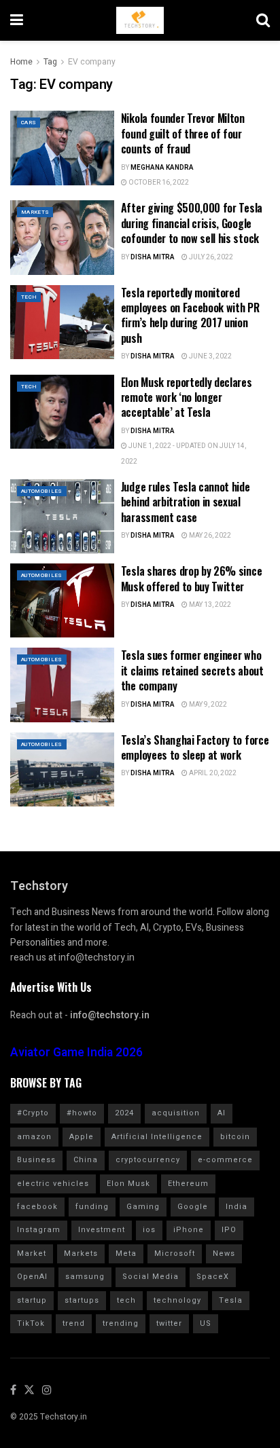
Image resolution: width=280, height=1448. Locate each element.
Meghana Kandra (162, 167)
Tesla (231, 1300)
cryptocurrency (148, 1160)
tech (126, 1300)
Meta (126, 1253)
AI (221, 1113)
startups (82, 1300)
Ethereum (188, 1183)
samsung (85, 1276)
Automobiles (42, 491)
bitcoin (235, 1137)
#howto (82, 1113)
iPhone (188, 1230)
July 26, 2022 (210, 257)
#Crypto (33, 1113)
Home (21, 62)
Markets (35, 212)
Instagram (38, 1230)
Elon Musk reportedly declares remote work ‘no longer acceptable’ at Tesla (186, 397)
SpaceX (212, 1276)
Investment (101, 1230)
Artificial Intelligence (157, 1137)
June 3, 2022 (210, 356)
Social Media (150, 1276)
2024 (124, 1113)
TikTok (31, 1323)
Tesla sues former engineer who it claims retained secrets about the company (192, 670)
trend (74, 1323)
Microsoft (174, 1253)
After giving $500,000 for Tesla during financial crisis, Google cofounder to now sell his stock (191, 223)
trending (121, 1323)
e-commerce (225, 1160)
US (205, 1323)
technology (177, 1300)
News (224, 1253)
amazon (34, 1137)
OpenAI (32, 1276)
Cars (28, 122)
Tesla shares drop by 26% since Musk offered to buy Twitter (191, 578)
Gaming (143, 1206)
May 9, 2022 (207, 704)
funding (92, 1206)
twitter (169, 1323)
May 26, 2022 (209, 535)
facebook (37, 1206)
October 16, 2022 (158, 182)
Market (31, 1253)
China (85, 1160)
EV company (92, 62)
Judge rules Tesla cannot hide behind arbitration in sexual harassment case (185, 502)
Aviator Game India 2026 (76, 1052)
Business (36, 1160)
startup (32, 1300)
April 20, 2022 (212, 773)
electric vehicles (53, 1183)
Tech (29, 297)
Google (192, 1206)
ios (149, 1230)
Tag (50, 62)
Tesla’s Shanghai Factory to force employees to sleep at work (194, 747)
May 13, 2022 (209, 605)
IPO (229, 1230)
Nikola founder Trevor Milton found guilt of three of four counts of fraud (183, 133)
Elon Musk (128, 1183)
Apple (81, 1137)
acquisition (176, 1113)
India (236, 1206)
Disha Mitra (152, 257)
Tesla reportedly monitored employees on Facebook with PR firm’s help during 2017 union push (190, 315)
